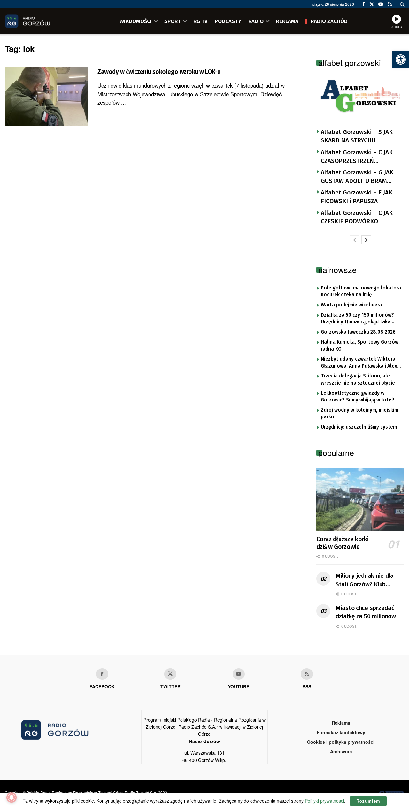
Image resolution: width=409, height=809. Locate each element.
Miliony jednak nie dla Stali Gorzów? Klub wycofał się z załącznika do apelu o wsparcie (367, 580)
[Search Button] (402, 4)
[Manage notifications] (11, 797)
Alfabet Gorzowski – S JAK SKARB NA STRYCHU (357, 136)
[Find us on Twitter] (371, 4)
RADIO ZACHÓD (329, 21)
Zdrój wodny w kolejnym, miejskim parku (359, 413)
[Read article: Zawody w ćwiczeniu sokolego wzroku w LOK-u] (46, 96)
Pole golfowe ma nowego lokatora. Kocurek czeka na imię (361, 291)
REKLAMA (287, 21)
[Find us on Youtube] (239, 674)
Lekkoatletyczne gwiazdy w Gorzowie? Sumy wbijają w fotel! (357, 396)
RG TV (200, 21)
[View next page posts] (366, 239)
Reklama (341, 722)
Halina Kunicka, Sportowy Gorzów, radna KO (360, 345)
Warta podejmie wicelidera (351, 305)
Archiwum (341, 751)
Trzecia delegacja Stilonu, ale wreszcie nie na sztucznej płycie (358, 379)
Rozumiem (368, 801)
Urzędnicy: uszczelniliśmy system (359, 427)
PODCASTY (228, 21)
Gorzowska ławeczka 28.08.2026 (358, 332)
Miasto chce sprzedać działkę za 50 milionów (366, 612)
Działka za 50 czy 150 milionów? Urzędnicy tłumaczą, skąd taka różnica (357, 319)
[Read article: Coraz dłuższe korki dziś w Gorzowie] (360, 499)
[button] (400, 59)
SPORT (172, 21)
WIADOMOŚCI (136, 21)
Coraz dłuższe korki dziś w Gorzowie (342, 543)
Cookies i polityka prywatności (340, 742)
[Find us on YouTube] (380, 4)
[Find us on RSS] (390, 4)
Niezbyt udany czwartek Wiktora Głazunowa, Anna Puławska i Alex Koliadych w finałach (359, 362)
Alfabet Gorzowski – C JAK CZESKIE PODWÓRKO (357, 217)
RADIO (256, 21)
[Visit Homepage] (37, 21)
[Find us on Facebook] (363, 4)
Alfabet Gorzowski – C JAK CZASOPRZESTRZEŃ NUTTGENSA (357, 156)
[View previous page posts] (354, 239)
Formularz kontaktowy (341, 732)
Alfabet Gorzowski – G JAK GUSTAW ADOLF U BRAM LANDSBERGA (357, 177)
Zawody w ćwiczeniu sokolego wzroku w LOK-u (158, 71)
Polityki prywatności (324, 800)
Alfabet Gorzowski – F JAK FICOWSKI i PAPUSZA (356, 197)
